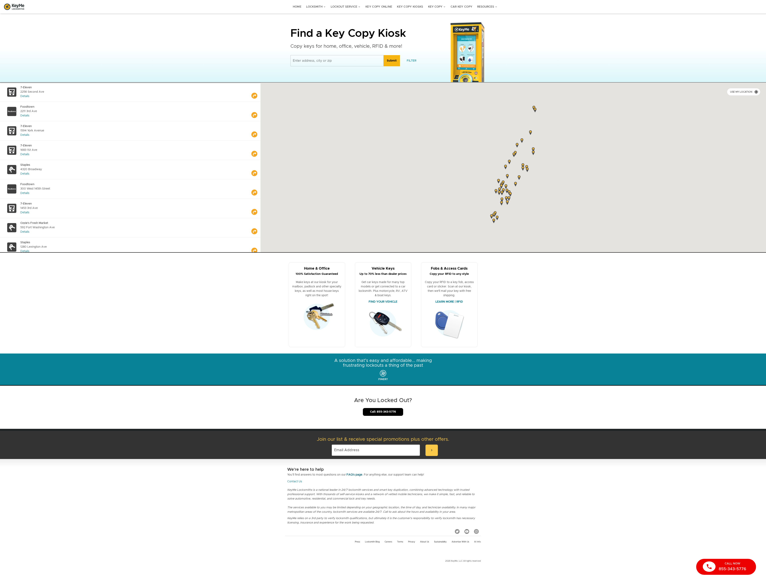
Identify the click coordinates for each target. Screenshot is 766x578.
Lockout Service (346, 6)
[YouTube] (466, 531)
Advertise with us (460, 542)
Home (297, 6)
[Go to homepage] (14, 7)
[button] (533, 153)
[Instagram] (476, 531)
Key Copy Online (378, 6)
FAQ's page (354, 474)
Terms (400, 542)
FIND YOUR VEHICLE (383, 301)
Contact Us (294, 481)
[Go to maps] (256, 92)
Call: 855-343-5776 (383, 411)
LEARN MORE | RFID (449, 301)
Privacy (411, 542)
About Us (424, 542)
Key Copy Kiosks (410, 6)
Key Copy (437, 6)
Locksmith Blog (372, 542)
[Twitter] (457, 531)
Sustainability (440, 542)
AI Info (477, 542)
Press (357, 542)
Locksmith (316, 6)
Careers (388, 542)
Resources (487, 6)
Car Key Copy (461, 6)
